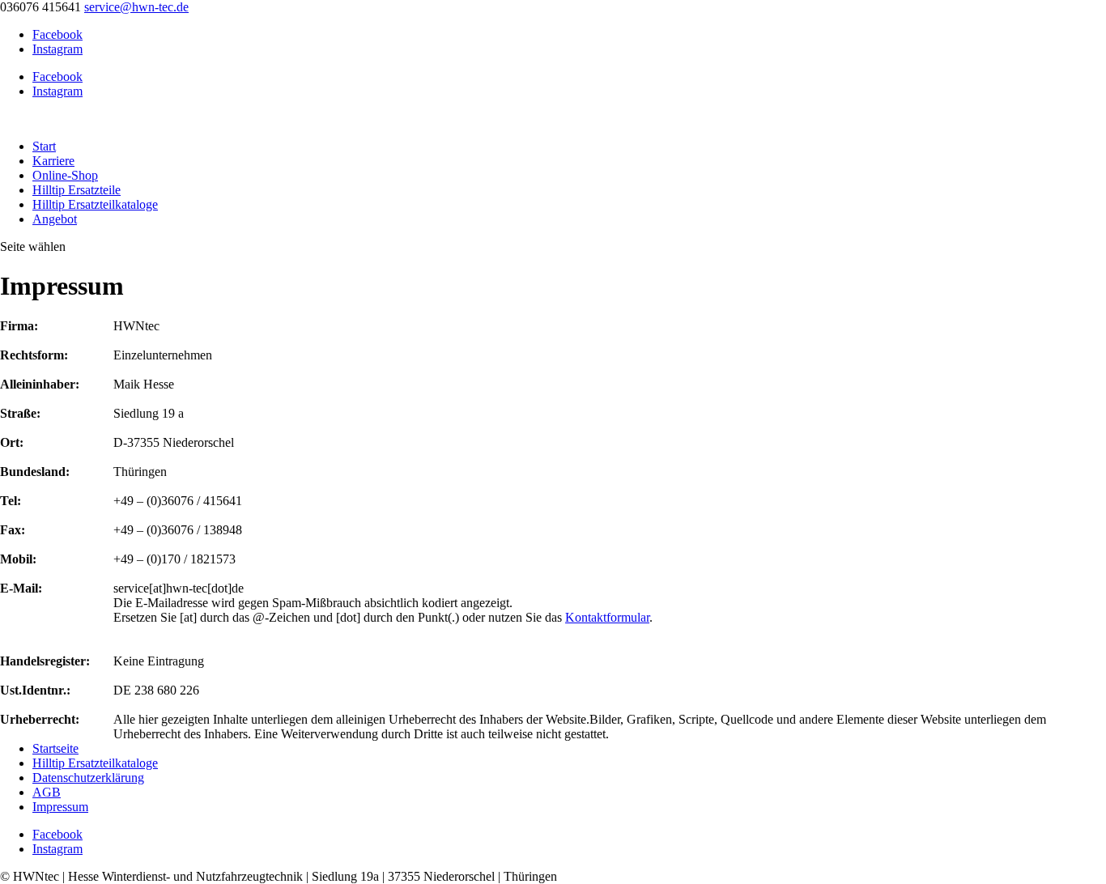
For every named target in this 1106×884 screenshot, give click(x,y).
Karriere (53, 161)
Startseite (55, 748)
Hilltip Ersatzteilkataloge (95, 204)
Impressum (60, 807)
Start (44, 146)
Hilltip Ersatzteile (76, 190)
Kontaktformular (607, 617)
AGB (46, 792)
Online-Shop (65, 175)
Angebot (54, 219)
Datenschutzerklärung (88, 777)
